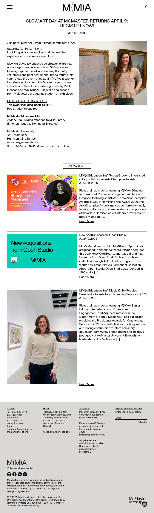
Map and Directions (17, 432)
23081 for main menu (14, 416)
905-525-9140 (19, 412)
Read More (86, 221)
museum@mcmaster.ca (19, 429)
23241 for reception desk (15, 422)
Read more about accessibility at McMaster (88, 448)
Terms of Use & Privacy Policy (23, 505)
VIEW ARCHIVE (77, 166)
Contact (58, 502)
